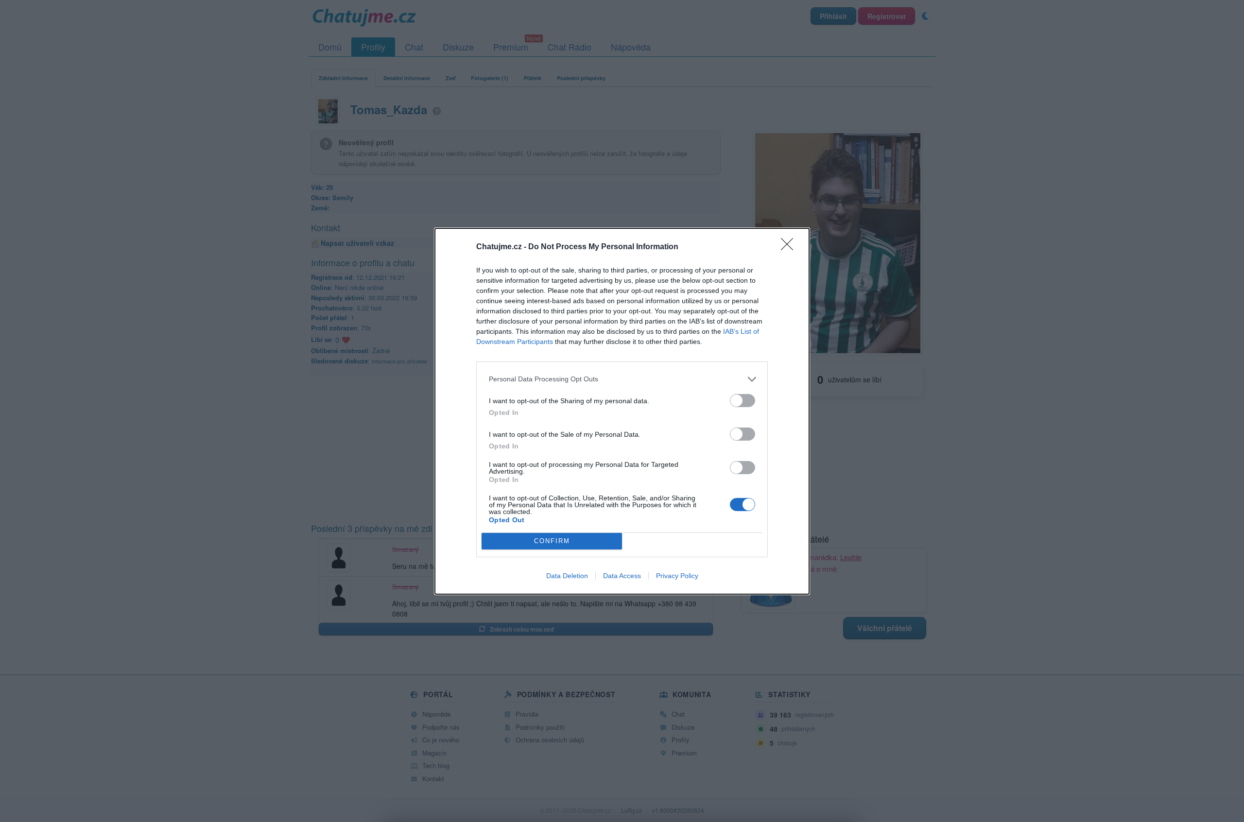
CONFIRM (552, 541)
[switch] (742, 400)
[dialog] (622, 411)
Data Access (622, 576)
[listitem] (622, 379)
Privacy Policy (677, 576)
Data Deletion (567, 576)
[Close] (790, 247)
